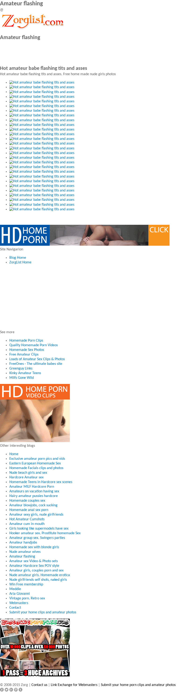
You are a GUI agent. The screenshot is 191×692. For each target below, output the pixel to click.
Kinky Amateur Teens (25, 373)
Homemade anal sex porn (28, 510)
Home (13, 454)
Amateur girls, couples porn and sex (36, 570)
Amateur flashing (22, 556)
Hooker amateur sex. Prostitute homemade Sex (45, 533)
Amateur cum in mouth (26, 524)
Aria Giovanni (19, 594)
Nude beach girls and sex (28, 473)
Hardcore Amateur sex (26, 477)
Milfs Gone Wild (21, 378)
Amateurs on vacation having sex (34, 491)
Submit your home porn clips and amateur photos (138, 685)
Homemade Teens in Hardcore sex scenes (40, 482)
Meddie (15, 589)
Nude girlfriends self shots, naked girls (38, 580)
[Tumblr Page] (20, 690)
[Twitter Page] (6, 690)
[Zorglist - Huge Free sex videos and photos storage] (32, 21)
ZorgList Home (20, 262)
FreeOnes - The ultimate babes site (35, 364)
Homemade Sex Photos (26, 350)
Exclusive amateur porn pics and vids (37, 459)
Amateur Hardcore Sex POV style (34, 566)
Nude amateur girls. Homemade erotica (39, 575)
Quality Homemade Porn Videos (33, 345)
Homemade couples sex (27, 501)
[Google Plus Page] (11, 690)
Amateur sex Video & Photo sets (33, 561)
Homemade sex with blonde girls (34, 547)
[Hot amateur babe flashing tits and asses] (41, 82)
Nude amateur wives (25, 552)
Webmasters (18, 603)
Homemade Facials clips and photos (36, 468)
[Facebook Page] (2, 690)
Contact (15, 608)
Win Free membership (26, 584)
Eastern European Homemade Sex (35, 463)
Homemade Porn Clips (26, 341)
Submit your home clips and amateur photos (42, 612)
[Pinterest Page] (16, 690)
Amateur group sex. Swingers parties (37, 538)
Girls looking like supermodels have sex (38, 529)
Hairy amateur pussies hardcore (33, 496)
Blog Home (17, 258)
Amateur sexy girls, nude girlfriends (36, 515)
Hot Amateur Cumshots (26, 519)
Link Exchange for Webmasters (74, 685)
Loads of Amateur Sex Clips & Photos (37, 359)
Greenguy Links (20, 368)
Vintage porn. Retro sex (27, 598)
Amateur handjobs (23, 542)
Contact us (39, 685)
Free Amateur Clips (23, 354)
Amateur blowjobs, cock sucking (33, 505)
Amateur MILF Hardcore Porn (31, 487)
